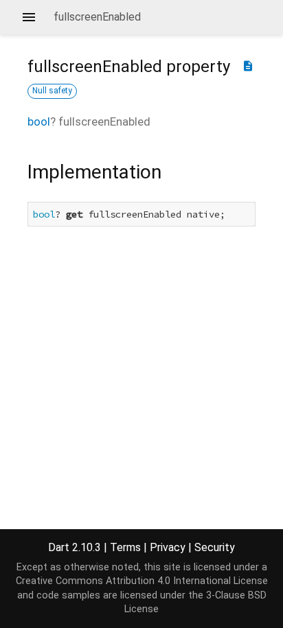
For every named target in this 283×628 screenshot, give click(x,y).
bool (38, 121)
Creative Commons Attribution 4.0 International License (142, 581)
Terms (125, 547)
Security (214, 547)
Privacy (167, 547)
